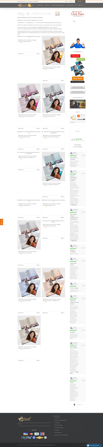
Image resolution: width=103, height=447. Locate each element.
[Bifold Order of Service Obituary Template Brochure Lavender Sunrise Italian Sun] (53, 132)
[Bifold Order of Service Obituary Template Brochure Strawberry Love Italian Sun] (53, 282)
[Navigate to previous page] (72, 405)
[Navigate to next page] (82, 405)
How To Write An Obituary (59, 427)
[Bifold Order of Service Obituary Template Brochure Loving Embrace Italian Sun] (53, 166)
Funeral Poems (57, 422)
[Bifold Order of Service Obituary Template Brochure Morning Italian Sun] (53, 201)
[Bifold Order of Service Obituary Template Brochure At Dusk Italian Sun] (29, 37)
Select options (21, 53)
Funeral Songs (57, 417)
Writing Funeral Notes (58, 432)
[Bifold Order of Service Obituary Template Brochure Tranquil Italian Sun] (29, 330)
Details (39, 53)
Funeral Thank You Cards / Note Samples (61, 435)
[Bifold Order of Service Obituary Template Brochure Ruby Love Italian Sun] (29, 235)
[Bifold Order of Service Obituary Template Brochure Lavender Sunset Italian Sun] (29, 153)
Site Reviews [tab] (77, 144)
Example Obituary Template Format (60, 420)
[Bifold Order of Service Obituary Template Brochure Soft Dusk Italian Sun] (53, 221)
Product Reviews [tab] (77, 147)
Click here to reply (91, 438)
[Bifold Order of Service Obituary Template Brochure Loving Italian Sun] (29, 201)
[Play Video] (78, 104)
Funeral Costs (57, 430)
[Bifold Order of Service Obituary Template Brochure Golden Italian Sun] (29, 132)
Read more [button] (74, 205)
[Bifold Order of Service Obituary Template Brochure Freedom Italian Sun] (53, 98)
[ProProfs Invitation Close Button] (100, 434)
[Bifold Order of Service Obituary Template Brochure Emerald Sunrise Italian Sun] (29, 98)
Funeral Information (56, 416)
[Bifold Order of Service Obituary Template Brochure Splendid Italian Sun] (29, 282)
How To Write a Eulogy (58, 425)
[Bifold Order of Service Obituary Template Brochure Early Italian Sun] (53, 50)
